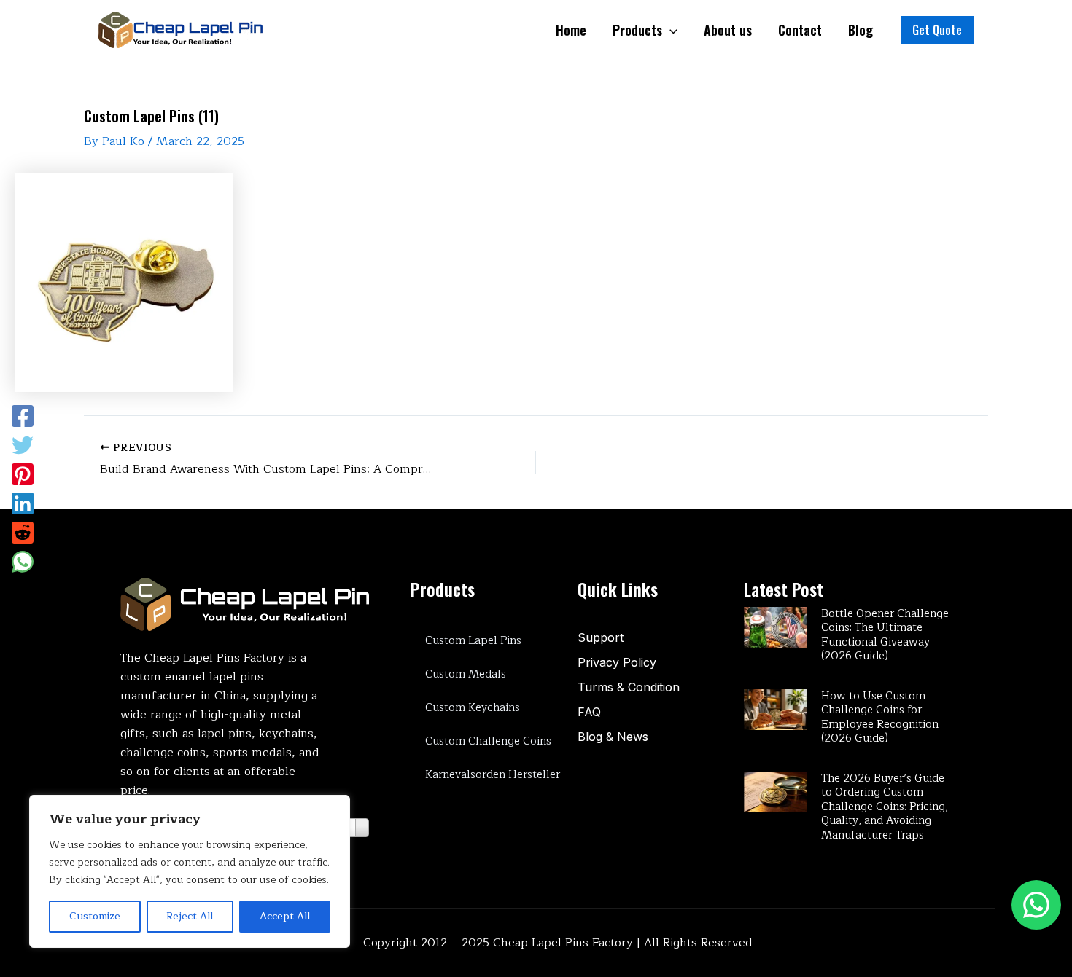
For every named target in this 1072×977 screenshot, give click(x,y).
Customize (94, 916)
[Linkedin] (23, 503)
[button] (937, 30)
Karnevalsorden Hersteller (492, 775)
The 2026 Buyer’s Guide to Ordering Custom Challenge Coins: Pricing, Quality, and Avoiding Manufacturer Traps (884, 806)
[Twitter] (23, 445)
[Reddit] (23, 533)
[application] (669, 30)
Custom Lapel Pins (473, 641)
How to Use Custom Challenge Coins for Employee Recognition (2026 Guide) (880, 717)
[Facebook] (23, 416)
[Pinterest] (23, 474)
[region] (189, 871)
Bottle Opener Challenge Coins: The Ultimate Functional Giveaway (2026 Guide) (885, 635)
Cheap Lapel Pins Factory (563, 942)
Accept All (285, 916)
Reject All (189, 916)
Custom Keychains (472, 708)
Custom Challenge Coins (488, 741)
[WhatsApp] (23, 562)
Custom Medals (465, 674)
